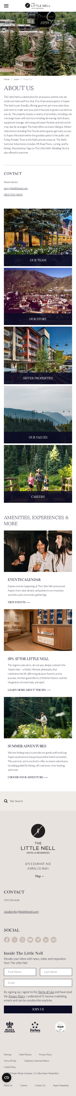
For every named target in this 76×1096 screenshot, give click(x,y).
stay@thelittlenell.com (16, 188)
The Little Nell (37, 6)
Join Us (38, 1009)
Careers (23, 1085)
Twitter (15, 940)
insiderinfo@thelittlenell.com (21, 912)
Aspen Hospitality (61, 1085)
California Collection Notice (36, 1060)
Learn (16, 79)
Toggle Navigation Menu (6, 5)
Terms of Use (46, 992)
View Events (17, 602)
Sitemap (7, 1054)
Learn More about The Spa (27, 689)
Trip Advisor (54, 940)
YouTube (30, 940)
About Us (8, 1085)
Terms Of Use (10, 1060)
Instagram (22, 940)
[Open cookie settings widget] (6, 1077)
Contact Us (40, 1085)
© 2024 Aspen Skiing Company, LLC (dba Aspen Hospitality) (31, 1073)
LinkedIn (46, 940)
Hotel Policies (25, 1054)
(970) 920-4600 (11, 900)
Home (7, 79)
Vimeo (38, 940)
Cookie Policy (10, 1067)
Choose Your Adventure (25, 777)
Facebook (7, 940)
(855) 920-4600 (13, 194)
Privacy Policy (17, 996)
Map (38, 876)
